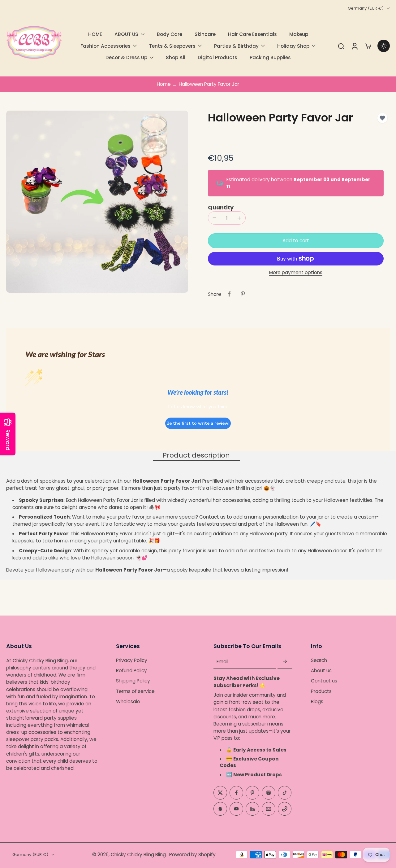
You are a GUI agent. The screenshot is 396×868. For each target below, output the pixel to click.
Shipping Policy (133, 681)
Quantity (221, 207)
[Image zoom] (97, 202)
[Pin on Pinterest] (243, 294)
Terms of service (135, 691)
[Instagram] (268, 793)
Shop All (175, 57)
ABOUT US (126, 34)
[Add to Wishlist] (382, 118)
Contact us (324, 681)
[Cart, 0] (368, 46)
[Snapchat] (220, 809)
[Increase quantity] (239, 218)
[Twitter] (220, 793)
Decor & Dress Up (126, 57)
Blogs (317, 701)
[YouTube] (236, 809)
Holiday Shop (293, 46)
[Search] (341, 46)
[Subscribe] (285, 662)
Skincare (205, 34)
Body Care (169, 34)
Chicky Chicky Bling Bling (138, 854)
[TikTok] (284, 793)
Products (321, 691)
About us (321, 670)
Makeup (298, 34)
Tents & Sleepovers (172, 46)
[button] (296, 240)
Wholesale (128, 701)
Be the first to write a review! (198, 423)
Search (319, 660)
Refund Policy (131, 670)
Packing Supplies (270, 57)
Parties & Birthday (236, 46)
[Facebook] (236, 793)
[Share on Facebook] (229, 294)
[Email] (268, 809)
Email (222, 661)
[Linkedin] (252, 809)
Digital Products (217, 57)
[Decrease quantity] (214, 217)
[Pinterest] (252, 793)
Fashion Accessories (105, 46)
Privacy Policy (131, 660)
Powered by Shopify (192, 854)
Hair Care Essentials (252, 34)
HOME (95, 34)
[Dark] (383, 46)
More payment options (295, 273)
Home (164, 84)
